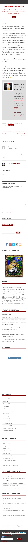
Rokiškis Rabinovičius (14, 6)
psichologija (8, 298)
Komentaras (5, 190)
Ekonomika (5, 403)
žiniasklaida (8, 305)
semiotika (8, 302)
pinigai (11, 297)
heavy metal (9, 291)
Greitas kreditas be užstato (9, 460)
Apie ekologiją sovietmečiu (9, 485)
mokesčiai (18, 295)
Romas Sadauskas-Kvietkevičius (10, 465)
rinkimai (5, 300)
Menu (14, 17)
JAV (5, 293)
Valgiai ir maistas (7, 430)
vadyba (4, 303)
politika (16, 296)
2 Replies (10, 125)
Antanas (4, 317)
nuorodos (8, 297)
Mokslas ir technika (7, 411)
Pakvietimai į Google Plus (13, 317)
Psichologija (5, 418)
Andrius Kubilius (6, 286)
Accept (12, 534)
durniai (13, 289)
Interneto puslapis (6, 218)
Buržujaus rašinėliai (7, 451)
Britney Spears (20, 287)
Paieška (15, 539)
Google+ (21, 113)
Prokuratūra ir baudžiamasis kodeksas (12, 463)
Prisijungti (4, 540)
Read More (19, 534)
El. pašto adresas (6, 212)
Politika (4, 416)
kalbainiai (8, 293)
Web (15, 112)
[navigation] (14, 539)
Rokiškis (9, 300)
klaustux (10, 147)
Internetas (22, 291)
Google (4, 291)
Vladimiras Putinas (16, 303)
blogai (4, 287)
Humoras (5, 406)
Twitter (18, 112)
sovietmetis (16, 302)
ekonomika (20, 289)
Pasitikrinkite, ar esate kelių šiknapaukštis (12, 488)
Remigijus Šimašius (20, 298)
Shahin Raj (20, 527)
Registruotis (4, 541)
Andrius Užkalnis (13, 286)
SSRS (22, 302)
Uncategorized (17, 123)
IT (3, 408)
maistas (9, 295)
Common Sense (6, 453)
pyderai (12, 298)
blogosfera (14, 287)
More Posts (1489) (18, 115)
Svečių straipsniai (7, 423)
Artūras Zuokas (20, 286)
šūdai (3, 305)
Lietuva (21, 292)
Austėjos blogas (6, 446)
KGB (12, 293)
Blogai (4, 401)
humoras (15, 291)
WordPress (10, 527)
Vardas (4, 207)
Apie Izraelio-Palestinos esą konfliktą (11, 483)
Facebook (16, 113)
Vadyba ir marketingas (8, 428)
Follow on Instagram (15, 358)
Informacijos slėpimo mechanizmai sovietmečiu (14, 515)
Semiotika (5, 421)
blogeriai (9, 287)
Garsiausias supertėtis (8, 458)
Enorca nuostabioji (7, 455)
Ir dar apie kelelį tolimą (8, 508)
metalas (13, 295)
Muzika (4, 413)
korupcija (15, 293)
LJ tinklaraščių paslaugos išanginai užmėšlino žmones (20, 133)
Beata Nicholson (6, 448)
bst (2, 327)
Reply (3, 157)
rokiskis (10, 163)
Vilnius (10, 303)
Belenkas (5, 399)
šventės (23, 303)
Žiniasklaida (5, 433)
